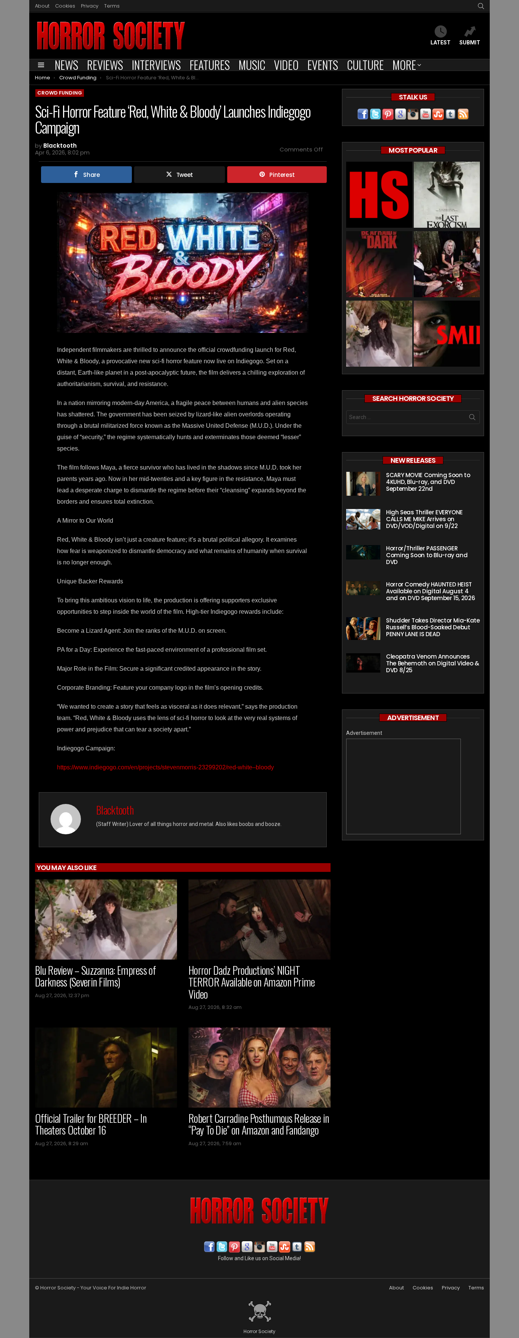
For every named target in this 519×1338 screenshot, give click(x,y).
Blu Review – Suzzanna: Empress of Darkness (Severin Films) (95, 976)
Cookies (65, 5)
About (42, 5)
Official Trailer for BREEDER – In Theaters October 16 (91, 1124)
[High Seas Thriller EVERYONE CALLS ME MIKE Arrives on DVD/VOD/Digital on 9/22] (363, 519)
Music (252, 65)
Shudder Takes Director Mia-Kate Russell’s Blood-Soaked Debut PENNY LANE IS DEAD (432, 627)
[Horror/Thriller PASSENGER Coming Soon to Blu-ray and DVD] (363, 552)
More (404, 65)
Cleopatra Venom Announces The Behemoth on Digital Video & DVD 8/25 (432, 663)
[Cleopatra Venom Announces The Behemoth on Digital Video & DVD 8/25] (363, 663)
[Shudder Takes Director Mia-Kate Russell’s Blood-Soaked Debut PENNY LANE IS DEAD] (363, 628)
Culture (365, 65)
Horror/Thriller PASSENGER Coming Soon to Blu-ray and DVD (426, 555)
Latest (440, 42)
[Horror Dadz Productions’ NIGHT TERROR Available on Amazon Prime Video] (259, 919)
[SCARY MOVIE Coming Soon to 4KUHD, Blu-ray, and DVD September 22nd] (363, 484)
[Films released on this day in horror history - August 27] (447, 196)
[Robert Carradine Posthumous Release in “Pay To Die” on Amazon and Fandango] (259, 1068)
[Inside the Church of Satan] (379, 196)
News (66, 65)
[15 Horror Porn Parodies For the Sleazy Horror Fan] (447, 265)
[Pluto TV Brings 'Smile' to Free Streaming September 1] (447, 335)
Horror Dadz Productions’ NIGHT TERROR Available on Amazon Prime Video (251, 982)
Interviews (156, 65)
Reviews (105, 65)
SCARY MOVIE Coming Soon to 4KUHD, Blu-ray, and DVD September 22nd (428, 482)
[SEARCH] (481, 6)
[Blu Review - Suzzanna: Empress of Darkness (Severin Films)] (379, 335)
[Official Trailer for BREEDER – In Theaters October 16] (106, 1068)
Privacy (89, 5)
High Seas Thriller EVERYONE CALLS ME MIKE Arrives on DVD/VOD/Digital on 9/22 (424, 519)
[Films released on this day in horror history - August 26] (379, 265)
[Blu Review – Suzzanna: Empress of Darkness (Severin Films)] (106, 919)
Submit (469, 42)
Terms (112, 5)
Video (286, 65)
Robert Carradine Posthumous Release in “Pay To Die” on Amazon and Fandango (258, 1124)
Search (472, 418)
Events (322, 65)
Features (210, 65)
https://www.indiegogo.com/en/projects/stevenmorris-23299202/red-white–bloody (165, 767)
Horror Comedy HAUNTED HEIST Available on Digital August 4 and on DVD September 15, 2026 (430, 591)
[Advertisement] (403, 786)
